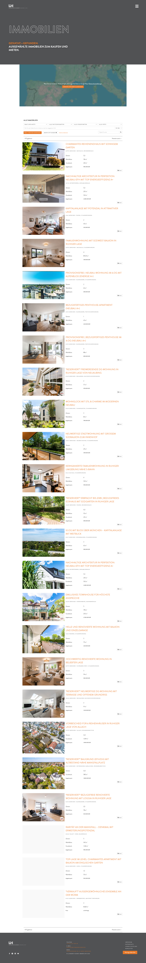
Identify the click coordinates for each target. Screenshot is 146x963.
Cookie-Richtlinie (131, 946)
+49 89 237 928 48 (72, 943)
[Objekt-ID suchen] (120, 132)
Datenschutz (129, 944)
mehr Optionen (50, 132)
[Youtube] (18, 953)
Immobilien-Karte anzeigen (73, 86)
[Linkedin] (15, 953)
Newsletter (129, 948)
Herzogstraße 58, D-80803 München (79, 951)
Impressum (128, 942)
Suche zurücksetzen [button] (63, 132)
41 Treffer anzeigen (33, 132)
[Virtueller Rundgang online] (62, 169)
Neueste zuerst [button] (116, 138)
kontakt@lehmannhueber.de (76, 947)
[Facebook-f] (9, 953)
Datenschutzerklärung (95, 84)
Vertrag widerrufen (130, 952)
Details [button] (120, 170)
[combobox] (36, 124)
